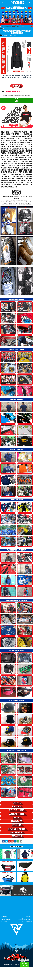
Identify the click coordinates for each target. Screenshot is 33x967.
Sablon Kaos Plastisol (20, 132)
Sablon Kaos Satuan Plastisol (10, 138)
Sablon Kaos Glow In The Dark (10, 134)
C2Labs (5, 35)
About (16, 938)
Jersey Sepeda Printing (22, 159)
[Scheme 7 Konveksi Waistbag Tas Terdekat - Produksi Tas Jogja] (8, 877)
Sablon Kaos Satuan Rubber (20, 136)
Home (14, 938)
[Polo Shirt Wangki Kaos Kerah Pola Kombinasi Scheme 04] (8, 854)
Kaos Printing (19, 178)
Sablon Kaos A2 (18, 149)
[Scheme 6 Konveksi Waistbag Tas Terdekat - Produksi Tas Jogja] (8, 866)
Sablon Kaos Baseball (17, 153)
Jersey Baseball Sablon (9, 162)
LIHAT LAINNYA (16, 86)
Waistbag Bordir (16, 174)
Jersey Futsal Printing (16, 157)
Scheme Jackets (17, 91)
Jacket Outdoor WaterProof (11, 170)
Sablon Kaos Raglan (15, 143)
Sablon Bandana (18, 176)
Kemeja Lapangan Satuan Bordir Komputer (14, 166)
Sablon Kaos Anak (17, 147)
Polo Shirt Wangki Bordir (9, 168)
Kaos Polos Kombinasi (7, 187)
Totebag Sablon (26, 181)
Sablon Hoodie (25, 168)
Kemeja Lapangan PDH (21, 164)
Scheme (8, 91)
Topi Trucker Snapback (21, 185)
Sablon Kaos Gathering (16, 145)
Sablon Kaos (5, 132)
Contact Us (18, 938)
